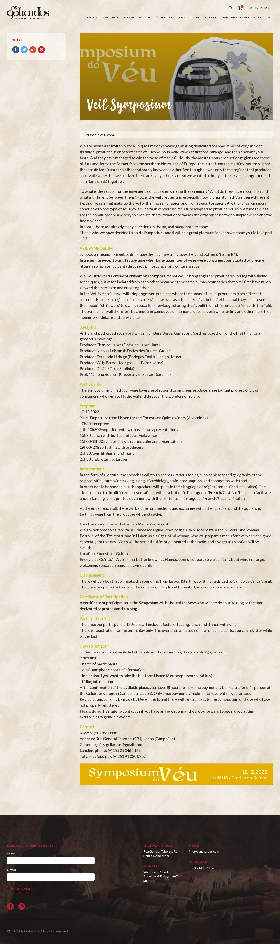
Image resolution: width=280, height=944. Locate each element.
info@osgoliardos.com (204, 851)
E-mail (11, 869)
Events (211, 17)
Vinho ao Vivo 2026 (102, 17)
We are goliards (137, 17)
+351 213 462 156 (201, 868)
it (269, 8)
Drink (195, 17)
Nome (11, 853)
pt (252, 8)
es (261, 8)
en (256, 8)
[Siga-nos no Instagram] (21, 906)
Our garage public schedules (246, 17)
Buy (182, 17)
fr (265, 8)
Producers (165, 17)
